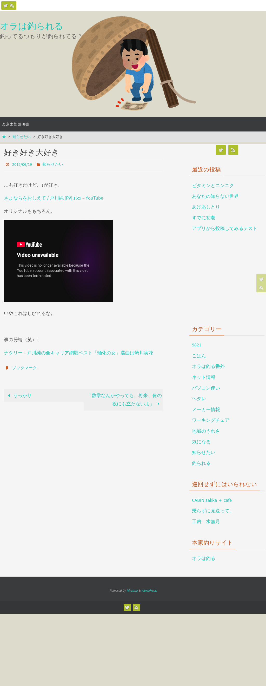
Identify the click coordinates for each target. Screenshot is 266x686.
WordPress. (149, 590)
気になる (201, 442)
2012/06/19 (22, 163)
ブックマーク (24, 365)
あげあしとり (206, 207)
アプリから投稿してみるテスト (224, 228)
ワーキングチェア (210, 420)
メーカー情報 (206, 409)
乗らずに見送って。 (213, 511)
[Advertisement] (227, 277)
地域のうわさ (206, 431)
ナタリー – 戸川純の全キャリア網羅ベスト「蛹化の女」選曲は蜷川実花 (78, 351)
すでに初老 (203, 218)
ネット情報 (203, 377)
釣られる (201, 463)
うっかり (22, 392)
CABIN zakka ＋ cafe (212, 500)
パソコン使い (206, 388)
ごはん (199, 356)
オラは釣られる (31, 26)
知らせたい (21, 136)
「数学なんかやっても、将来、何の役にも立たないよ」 (124, 396)
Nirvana (132, 590)
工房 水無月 (206, 521)
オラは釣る (203, 558)
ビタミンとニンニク (213, 185)
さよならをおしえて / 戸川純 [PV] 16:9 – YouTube (53, 197)
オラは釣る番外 (208, 366)
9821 (196, 345)
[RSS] (12, 5)
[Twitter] (5, 5)
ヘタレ (199, 398)
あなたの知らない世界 (215, 196)
